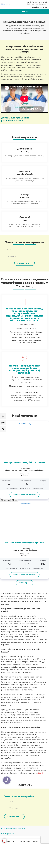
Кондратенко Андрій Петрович (24, 462)
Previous (6, 500)
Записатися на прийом (4, 841)
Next (15, 500)
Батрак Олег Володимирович (24, 542)
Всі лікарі (23, 583)
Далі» (41, 773)
